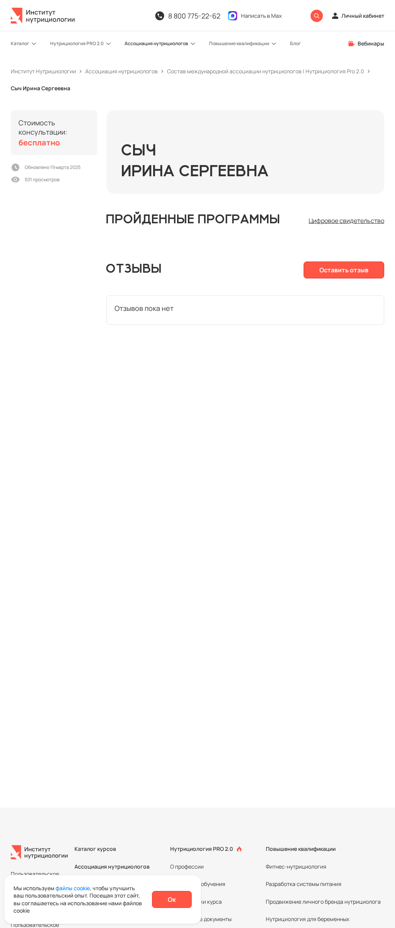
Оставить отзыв (343, 270)
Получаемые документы (200, 919)
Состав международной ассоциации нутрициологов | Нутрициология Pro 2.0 (265, 71)
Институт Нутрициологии (43, 71)
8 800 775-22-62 (194, 15)
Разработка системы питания (303, 884)
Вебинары (371, 43)
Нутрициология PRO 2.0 (77, 43)
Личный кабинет (362, 15)
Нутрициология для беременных (307, 919)
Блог (295, 43)
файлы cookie (73, 888)
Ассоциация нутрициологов (156, 43)
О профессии (187, 866)
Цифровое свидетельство (346, 220)
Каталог (20, 43)
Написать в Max (261, 15)
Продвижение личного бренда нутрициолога (323, 901)
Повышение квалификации (239, 43)
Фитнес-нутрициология (296, 866)
